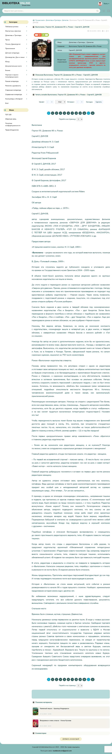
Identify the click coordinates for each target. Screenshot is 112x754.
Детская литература (12, 53)
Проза (7, 40)
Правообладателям (12, 130)
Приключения (10, 48)
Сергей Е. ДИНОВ (75, 50)
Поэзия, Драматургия (12, 44)
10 (84, 113)
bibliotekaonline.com (48, 747)
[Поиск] (97, 11)
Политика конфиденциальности (12, 124)
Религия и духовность (13, 86)
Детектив (65, 20)
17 (92, 113)
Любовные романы (11, 27)
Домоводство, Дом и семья (14, 57)
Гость (106, 4)
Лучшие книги (40, 20)
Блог (7, 103)
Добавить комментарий (71, 739)
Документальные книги (13, 66)
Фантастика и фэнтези (13, 31)
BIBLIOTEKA (16, 3)
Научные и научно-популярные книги (12, 76)
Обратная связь (10, 119)
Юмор (7, 62)
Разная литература (11, 81)
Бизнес (7, 70)
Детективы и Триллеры (13, 35)
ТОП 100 (8, 115)
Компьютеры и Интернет (14, 99)
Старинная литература (13, 90)
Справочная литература (13, 94)
